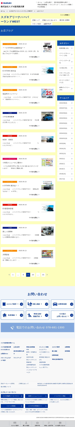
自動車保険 (42, 362)
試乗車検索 (55, 355)
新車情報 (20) (64, 48)
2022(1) (62, 158)
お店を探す (48, 2)
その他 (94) (63, 68)
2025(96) (62, 143)
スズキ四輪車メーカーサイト (11, 396)
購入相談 (54, 351)
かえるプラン (43, 349)
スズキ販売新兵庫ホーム (8, 343)
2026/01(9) (63, 138)
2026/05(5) (63, 118)
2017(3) (62, 179)
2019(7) (62, 169)
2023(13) (62, 153)
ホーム (40, 2)
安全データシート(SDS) (7, 383)
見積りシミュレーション (35, 396)
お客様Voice (4, 353)
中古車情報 (41, 7)
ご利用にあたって (23, 383)
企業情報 (67, 347)
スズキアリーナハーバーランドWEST (21, 11)
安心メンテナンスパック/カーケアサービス (31, 370)
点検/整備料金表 (31, 364)
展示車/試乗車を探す (61, 2)
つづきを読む (33, 57)
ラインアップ (54, 4)
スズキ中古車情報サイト (35, 406)
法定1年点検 (29, 357)
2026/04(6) (63, 123)
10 (33, 275)
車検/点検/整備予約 (57, 359)
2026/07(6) (63, 108)
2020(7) (62, 163)
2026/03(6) (63, 128)
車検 (27, 349)
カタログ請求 (56, 347)
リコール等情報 (11, 406)
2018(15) (62, 174)
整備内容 (28, 362)
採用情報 (67, 351)
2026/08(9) (63, 103)
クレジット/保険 (66, 4)
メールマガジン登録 (59, 396)
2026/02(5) (63, 133)
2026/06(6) (63, 113)
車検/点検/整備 (42, 4)
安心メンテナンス (31, 359)
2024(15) (62, 148)
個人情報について (6, 386)
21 (43, 275)
